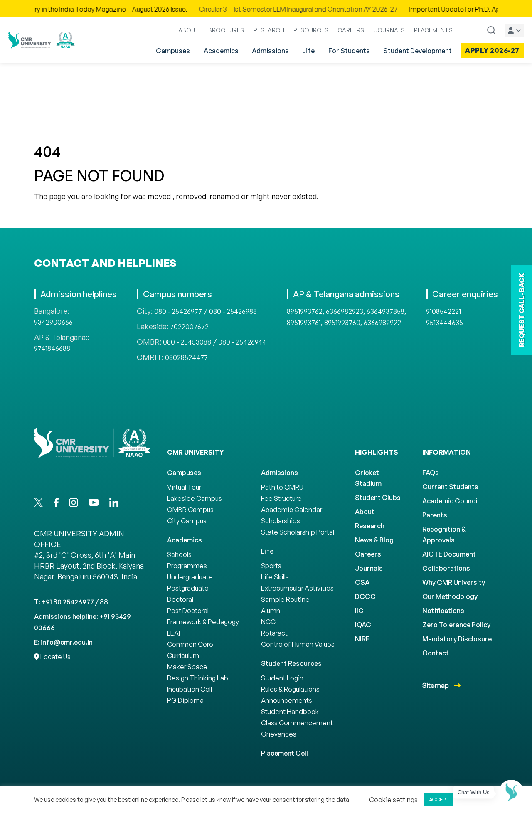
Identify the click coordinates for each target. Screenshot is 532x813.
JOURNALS (389, 30)
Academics (221, 51)
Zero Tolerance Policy (456, 625)
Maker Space (187, 667)
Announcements (286, 700)
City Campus (187, 521)
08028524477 (186, 357)
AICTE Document (449, 554)
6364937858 (385, 311)
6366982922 (382, 322)
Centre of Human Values (298, 644)
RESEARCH (269, 30)
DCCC (365, 596)
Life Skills (275, 577)
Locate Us (55, 657)
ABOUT (188, 30)
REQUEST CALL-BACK (521, 310)
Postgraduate (188, 588)
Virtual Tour (184, 487)
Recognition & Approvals (444, 534)
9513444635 (444, 322)
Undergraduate (190, 577)
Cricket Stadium (368, 478)
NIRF (362, 639)
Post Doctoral (188, 610)
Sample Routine (285, 599)
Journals (369, 568)
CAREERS (350, 30)
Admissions (270, 51)
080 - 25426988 (233, 311)
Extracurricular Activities (297, 588)
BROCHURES (226, 30)
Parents (434, 515)
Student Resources (291, 663)
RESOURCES (310, 30)
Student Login (282, 678)
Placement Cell (284, 753)
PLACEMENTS (433, 30)
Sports (271, 566)
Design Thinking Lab (197, 678)
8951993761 (304, 322)
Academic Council (450, 501)
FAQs (430, 472)
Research (369, 526)
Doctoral (180, 599)
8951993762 (305, 311)
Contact (435, 653)
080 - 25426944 (242, 342)
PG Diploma (185, 700)
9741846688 (52, 348)
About (364, 512)
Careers (368, 554)
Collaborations (446, 568)
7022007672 (189, 327)
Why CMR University (453, 582)
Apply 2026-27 (492, 50)
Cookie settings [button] (393, 799)
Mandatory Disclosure (457, 639)
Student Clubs (378, 497)
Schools (179, 554)
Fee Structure (281, 498)
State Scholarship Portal (297, 532)
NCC (268, 622)
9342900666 (53, 322)
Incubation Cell (189, 689)
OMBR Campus (190, 509)
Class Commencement (297, 723)
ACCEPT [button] (438, 799)
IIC (359, 610)
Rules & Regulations (290, 689)
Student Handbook (290, 711)
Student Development (417, 51)
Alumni (271, 610)
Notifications (443, 610)
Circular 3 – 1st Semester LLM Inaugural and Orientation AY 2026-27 (276, 9)
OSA (362, 582)
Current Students (450, 487)
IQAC (363, 625)
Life (308, 51)
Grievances (278, 734)
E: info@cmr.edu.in (63, 642)
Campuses (173, 51)
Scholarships (280, 521)
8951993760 (342, 322)
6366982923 (344, 311)
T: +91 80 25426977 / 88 (71, 602)
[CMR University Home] (41, 40)
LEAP (175, 633)
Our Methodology (450, 596)
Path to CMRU (282, 487)
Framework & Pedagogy (203, 622)
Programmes (187, 566)
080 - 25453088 (187, 342)
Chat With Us (474, 792)
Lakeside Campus (194, 498)
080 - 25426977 (178, 311)
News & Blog (374, 540)
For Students (349, 51)
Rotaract (274, 633)
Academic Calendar (291, 509)
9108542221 (443, 311)
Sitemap (436, 685)
